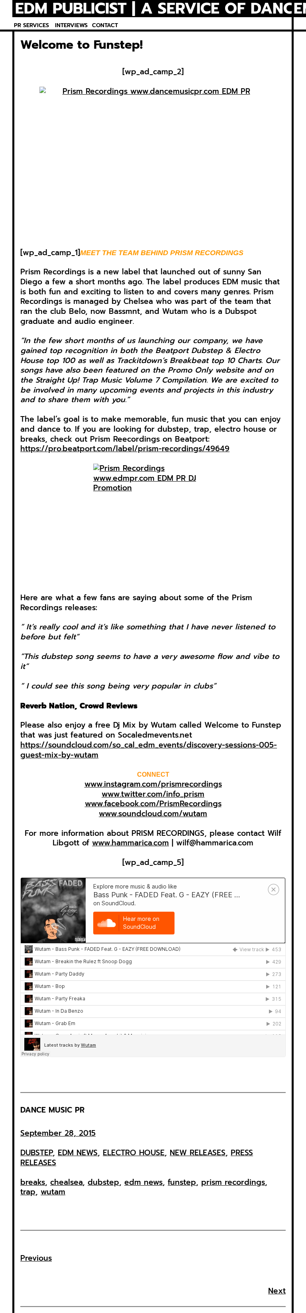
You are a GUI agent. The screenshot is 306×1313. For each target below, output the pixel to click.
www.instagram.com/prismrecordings (153, 784)
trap (27, 1192)
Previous (36, 1258)
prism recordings (233, 1182)
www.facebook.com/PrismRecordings (153, 803)
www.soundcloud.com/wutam (153, 813)
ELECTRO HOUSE (134, 1152)
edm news (143, 1182)
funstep (182, 1182)
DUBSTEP (36, 1152)
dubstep (103, 1182)
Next (277, 1291)
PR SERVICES (31, 25)
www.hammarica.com (130, 843)
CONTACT (105, 25)
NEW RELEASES (198, 1152)
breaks (32, 1182)
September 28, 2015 (58, 1133)
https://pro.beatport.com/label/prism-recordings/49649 (125, 448)
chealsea (66, 1182)
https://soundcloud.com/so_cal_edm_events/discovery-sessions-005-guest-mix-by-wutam (148, 750)
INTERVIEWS (71, 25)
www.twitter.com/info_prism (153, 794)
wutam (53, 1192)
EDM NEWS (78, 1152)
